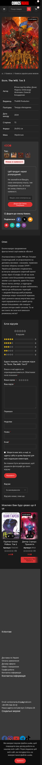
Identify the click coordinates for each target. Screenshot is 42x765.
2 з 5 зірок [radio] (22, 380)
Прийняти (20, 761)
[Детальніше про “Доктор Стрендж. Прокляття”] (28, 536)
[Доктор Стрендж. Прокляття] (30, 525)
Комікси (8, 73)
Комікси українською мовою (26, 73)
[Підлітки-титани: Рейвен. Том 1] (11, 525)
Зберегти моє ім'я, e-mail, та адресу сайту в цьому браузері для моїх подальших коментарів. (19, 455)
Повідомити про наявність (29, 560)
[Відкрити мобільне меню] (4, 9)
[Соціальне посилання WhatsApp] (12, 225)
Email (7, 442)
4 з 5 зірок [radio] (25, 380)
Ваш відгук (9, 384)
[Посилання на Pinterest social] (6, 225)
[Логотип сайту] (20, 3)
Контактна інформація (11, 673)
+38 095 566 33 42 (9, 705)
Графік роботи (8, 670)
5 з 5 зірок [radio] (27, 380)
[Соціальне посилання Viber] (24, 225)
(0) (15, 551)
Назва (7, 432)
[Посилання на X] (24, 219)
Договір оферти (8, 664)
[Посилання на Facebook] (18, 219)
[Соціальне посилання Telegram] (18, 225)
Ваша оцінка (10, 380)
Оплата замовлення (10, 661)
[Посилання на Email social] (30, 219)
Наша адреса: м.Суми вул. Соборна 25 (18, 708)
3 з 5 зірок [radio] (23, 380)
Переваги (8, 411)
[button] (9, 536)
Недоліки (8, 422)
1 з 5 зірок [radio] (20, 380)
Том (6, 151)
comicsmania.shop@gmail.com (19, 702)
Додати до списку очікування (20, 204)
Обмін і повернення (10, 667)
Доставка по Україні (10, 658)
